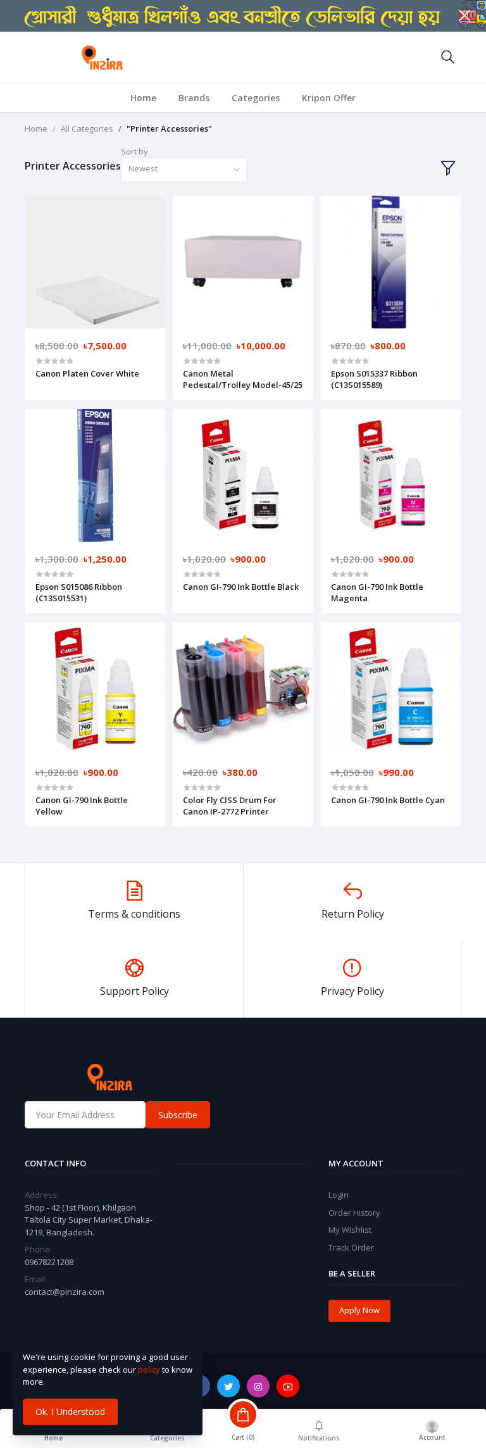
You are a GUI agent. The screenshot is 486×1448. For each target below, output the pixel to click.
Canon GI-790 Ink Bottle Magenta (377, 592)
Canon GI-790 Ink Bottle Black (241, 586)
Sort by (134, 151)
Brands (193, 98)
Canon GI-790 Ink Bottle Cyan (388, 800)
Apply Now (359, 1310)
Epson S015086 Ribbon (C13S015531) (78, 592)
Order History (354, 1212)
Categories (256, 98)
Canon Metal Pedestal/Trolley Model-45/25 (242, 379)
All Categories (87, 128)
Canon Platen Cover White (87, 373)
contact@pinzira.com (64, 1291)
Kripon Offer (329, 98)
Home (143, 98)
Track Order (351, 1247)
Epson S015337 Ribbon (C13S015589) (374, 379)
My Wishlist (349, 1229)
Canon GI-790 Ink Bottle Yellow (81, 805)
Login (338, 1195)
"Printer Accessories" (169, 128)
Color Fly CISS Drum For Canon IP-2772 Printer (230, 805)
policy (149, 1369)
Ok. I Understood (70, 1412)
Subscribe (177, 1115)
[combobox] (184, 170)
